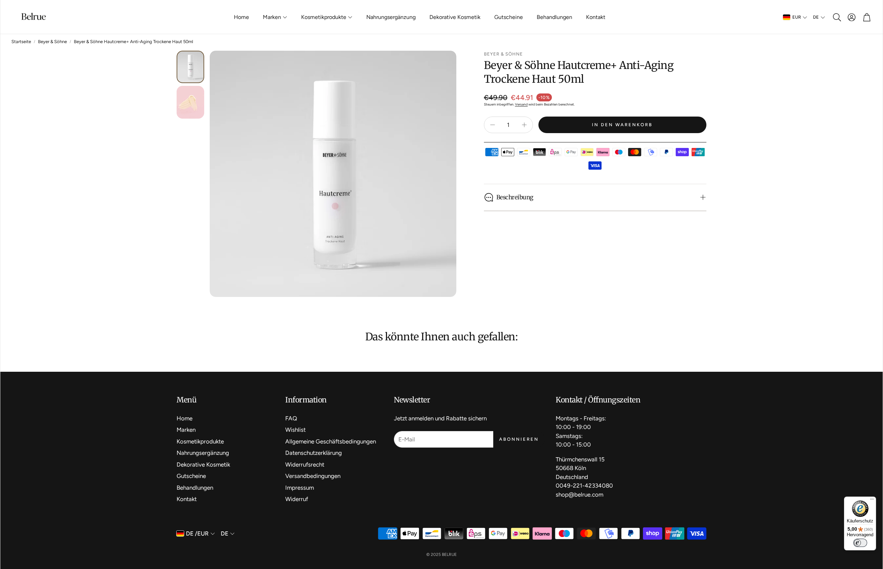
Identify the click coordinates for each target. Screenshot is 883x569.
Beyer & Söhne (52, 41)
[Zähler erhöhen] (524, 125)
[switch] (860, 543)
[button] (836, 17)
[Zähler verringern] (492, 125)
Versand (521, 104)
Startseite (21, 41)
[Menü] (872, 501)
